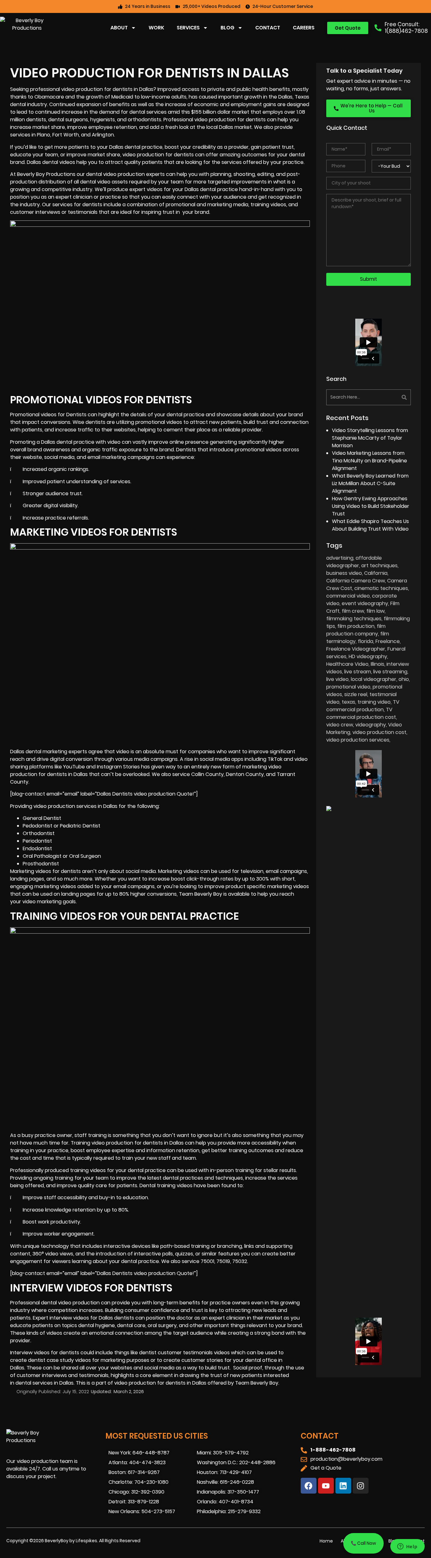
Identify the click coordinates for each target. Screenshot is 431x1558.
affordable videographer (354, 561)
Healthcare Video (347, 664)
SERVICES (188, 27)
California (375, 573)
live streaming (390, 671)
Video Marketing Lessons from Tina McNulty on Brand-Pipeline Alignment (369, 460)
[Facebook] (308, 1486)
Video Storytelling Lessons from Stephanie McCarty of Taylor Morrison (370, 438)
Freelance (387, 641)
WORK (156, 27)
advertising (339, 558)
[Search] (390, 397)
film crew (353, 611)
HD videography (368, 656)
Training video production (102, 1142)
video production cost (379, 732)
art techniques (379, 565)
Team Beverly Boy (256, 1383)
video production (82, 89)
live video (337, 679)
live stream (357, 671)
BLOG (227, 27)
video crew (339, 724)
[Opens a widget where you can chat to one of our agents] (407, 1547)
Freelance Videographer (355, 649)
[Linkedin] (343, 1486)
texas (348, 702)
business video (344, 573)
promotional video (348, 686)
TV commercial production (362, 705)
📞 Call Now (363, 1543)
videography (370, 724)
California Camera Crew (355, 580)
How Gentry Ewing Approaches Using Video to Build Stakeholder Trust (370, 506)
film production (356, 626)
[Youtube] (326, 1486)
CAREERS (304, 27)
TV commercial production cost (361, 713)
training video (374, 702)
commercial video (348, 595)
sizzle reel (355, 694)
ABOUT (119, 27)
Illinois (377, 664)
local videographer (373, 679)
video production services (357, 739)
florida (365, 641)
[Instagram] (361, 1486)
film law (375, 611)
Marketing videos (30, 871)
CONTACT (267, 27)
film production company (356, 630)
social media (215, 759)
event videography (365, 603)
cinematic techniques (381, 588)
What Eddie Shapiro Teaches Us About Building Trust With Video (370, 525)
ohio (404, 679)
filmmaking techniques (353, 618)
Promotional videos (33, 414)
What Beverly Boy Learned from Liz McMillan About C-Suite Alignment (370, 483)
